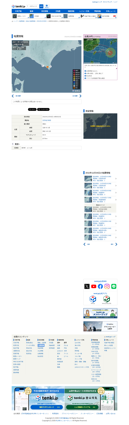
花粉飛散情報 (95, 343)
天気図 (58, 11)
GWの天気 (95, 352)
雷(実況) (28, 353)
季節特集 (97, 11)
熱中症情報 (95, 361)
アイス (66, 353)
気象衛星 (52, 345)
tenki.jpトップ (97, 2)
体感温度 (60, 361)
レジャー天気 (84, 11)
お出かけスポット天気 (82, 367)
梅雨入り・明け (96, 357)
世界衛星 (52, 348)
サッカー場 (78, 353)
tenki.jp (19, 6)
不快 (65, 348)
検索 (41, 6)
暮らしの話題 (108, 345)
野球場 (77, 351)
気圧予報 (16, 348)
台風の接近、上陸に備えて (94, 73)
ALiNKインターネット (40, 413)
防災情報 (45, 11)
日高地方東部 (47, 120)
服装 (58, 348)
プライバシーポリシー (70, 413)
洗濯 (58, 345)
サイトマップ (107, 2)
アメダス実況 (30, 345)
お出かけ (60, 351)
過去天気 (29, 351)
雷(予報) (16, 367)
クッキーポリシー (87, 413)
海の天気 (77, 345)
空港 (76, 348)
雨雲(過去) (29, 342)
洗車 (58, 364)
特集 (105, 350)
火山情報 (40, 351)
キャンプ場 (78, 359)
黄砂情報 (16, 372)
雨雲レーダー (17, 356)
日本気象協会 (26, 413)
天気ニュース (111, 11)
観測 (31, 11)
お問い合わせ (110, 413)
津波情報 (40, 348)
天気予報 (18, 11)
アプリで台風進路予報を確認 (95, 78)
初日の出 (95, 380)
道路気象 (16, 370)
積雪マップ (16, 359)
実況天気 (29, 348)
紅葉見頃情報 (96, 366)
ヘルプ (115, 2)
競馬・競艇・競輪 (80, 361)
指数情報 (71, 11)
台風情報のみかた (92, 71)
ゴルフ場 (77, 356)
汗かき (66, 345)
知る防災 (89, 76)
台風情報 (40, 353)
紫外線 (59, 359)
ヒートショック (96, 371)
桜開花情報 (95, 348)
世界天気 (16, 345)
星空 (58, 353)
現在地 (46, 7)
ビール (66, 356)
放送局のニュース (110, 348)
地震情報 (41, 345)
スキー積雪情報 (96, 375)
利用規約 (55, 413)
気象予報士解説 (109, 342)
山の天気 (77, 342)
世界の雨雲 (16, 364)
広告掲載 (99, 413)
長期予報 (16, 353)
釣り (76, 364)
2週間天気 (16, 351)
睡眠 (58, 367)
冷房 (65, 351)
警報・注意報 (42, 342)
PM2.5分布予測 (18, 361)
